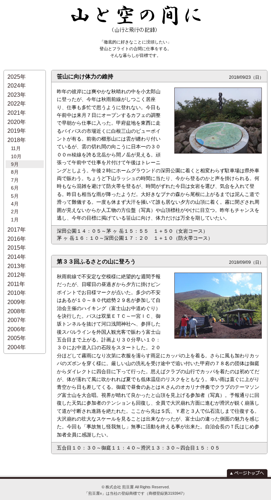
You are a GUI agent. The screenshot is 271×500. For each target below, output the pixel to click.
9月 (15, 164)
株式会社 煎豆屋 (120, 487)
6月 (15, 188)
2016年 (16, 239)
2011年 (16, 284)
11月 (16, 148)
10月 (16, 156)
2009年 (16, 302)
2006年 (16, 329)
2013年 (16, 266)
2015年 (16, 248)
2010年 (16, 293)
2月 (15, 211)
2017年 (16, 230)
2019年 (16, 131)
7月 (15, 180)
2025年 (16, 77)
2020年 (16, 122)
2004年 (16, 347)
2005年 (16, 338)
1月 (15, 219)
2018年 (16, 140)
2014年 (16, 257)
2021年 (16, 113)
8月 (15, 172)
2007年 (16, 320)
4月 (15, 204)
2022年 (16, 104)
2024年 (16, 86)
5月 (15, 196)
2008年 (16, 311)
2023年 (16, 95)
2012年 (16, 275)
